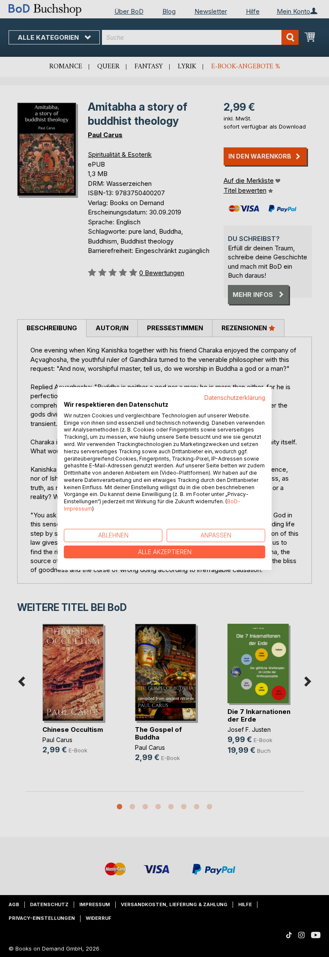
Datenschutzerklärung (234, 397)
